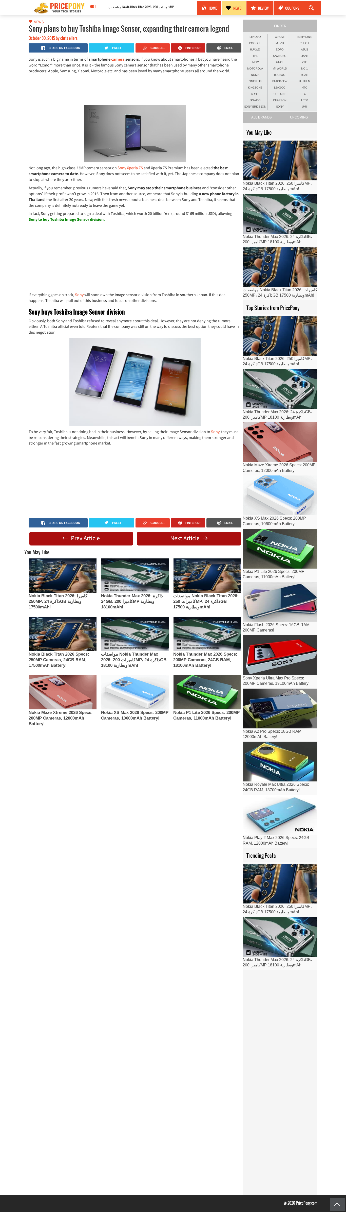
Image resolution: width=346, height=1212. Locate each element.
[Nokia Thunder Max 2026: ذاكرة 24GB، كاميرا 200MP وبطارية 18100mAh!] (135, 575)
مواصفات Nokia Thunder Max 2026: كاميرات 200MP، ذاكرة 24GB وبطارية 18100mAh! (133, 660)
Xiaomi (279, 36)
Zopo (280, 49)
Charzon (279, 100)
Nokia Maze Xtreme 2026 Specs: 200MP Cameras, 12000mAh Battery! (61, 718)
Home (213, 8)
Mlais (305, 74)
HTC (304, 87)
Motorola (255, 68)
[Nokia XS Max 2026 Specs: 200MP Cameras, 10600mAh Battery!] (135, 692)
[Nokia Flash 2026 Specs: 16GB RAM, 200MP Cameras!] (280, 602)
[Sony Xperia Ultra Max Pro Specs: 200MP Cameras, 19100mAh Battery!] (280, 655)
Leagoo (279, 87)
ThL (255, 55)
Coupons (292, 8)
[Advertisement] (135, 89)
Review (263, 8)
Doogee (255, 43)
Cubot (304, 43)
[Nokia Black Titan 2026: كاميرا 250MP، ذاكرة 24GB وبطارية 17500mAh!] (63, 575)
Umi (304, 106)
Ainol (280, 62)
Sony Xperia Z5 (131, 167)
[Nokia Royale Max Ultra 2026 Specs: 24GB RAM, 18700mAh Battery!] (280, 761)
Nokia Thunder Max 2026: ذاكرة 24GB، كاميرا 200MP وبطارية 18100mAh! (132, 601)
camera (118, 59)
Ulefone (280, 93)
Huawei (255, 49)
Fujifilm (305, 81)
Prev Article (85, 538)
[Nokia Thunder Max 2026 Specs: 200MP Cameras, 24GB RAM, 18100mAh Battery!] (207, 634)
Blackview (279, 81)
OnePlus (255, 81)
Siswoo (255, 100)
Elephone (304, 36)
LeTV (304, 100)
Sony (79, 294)
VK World (280, 68)
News (237, 8)
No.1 (304, 68)
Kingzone (255, 87)
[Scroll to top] (337, 1204)
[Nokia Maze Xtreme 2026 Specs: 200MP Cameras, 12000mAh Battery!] (63, 692)
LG (304, 93)
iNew (255, 62)
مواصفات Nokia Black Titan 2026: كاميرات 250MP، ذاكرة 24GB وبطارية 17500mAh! (134, 6)
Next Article (185, 538)
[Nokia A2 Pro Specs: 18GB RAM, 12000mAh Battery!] (280, 708)
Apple (255, 93)
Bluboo (279, 74)
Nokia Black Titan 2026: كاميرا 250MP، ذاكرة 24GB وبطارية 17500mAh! (58, 601)
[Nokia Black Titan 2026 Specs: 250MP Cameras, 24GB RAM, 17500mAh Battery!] (63, 634)
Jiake (304, 55)
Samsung (279, 55)
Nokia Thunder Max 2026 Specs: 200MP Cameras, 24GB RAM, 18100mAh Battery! (205, 660)
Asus (304, 49)
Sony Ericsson (255, 106)
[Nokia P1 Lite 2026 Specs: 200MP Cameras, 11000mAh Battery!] (207, 692)
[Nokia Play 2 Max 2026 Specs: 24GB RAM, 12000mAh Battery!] (280, 815)
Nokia (255, 74)
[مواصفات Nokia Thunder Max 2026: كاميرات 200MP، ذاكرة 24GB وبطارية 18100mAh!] (135, 634)
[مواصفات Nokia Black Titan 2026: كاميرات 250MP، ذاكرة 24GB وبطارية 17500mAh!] (207, 575)
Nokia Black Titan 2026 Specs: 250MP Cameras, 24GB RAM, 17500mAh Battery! (59, 660)
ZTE (304, 62)
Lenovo (255, 36)
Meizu (280, 43)
